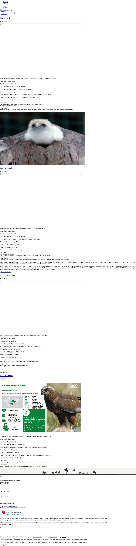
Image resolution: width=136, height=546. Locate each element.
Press (4, 6)
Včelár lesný (5, 18)
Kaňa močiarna (6, 376)
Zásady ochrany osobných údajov (8, 506)
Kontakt (5, 7)
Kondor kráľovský (7, 275)
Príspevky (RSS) (37, 537)
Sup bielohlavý (6, 168)
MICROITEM (53, 537)
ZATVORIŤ (3, 545)
